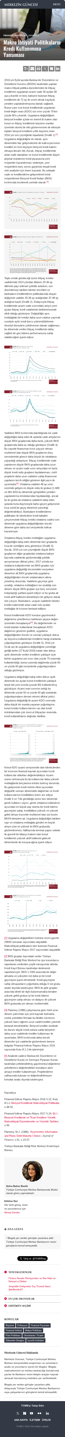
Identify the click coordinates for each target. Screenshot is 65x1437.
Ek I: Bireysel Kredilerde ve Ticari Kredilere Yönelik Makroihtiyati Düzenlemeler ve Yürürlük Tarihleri (31, 1117)
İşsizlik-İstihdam (36, 1340)
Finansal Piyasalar (15, 36)
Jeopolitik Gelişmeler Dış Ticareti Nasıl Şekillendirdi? (29, 1288)
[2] (47, 182)
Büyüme (10, 1325)
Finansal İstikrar (14, 1330)
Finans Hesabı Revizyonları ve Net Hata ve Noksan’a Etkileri (32, 1280)
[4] (32, 622)
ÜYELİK (46, 1420)
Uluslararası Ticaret (33, 1335)
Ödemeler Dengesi (15, 1340)
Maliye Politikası (33, 1330)
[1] (57, 134)
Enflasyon (22, 1325)
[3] (17, 483)
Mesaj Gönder (12, 1212)
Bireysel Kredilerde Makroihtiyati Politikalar (35, 1102)
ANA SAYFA (15, 1229)
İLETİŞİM (35, 1420)
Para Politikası (13, 1335)
